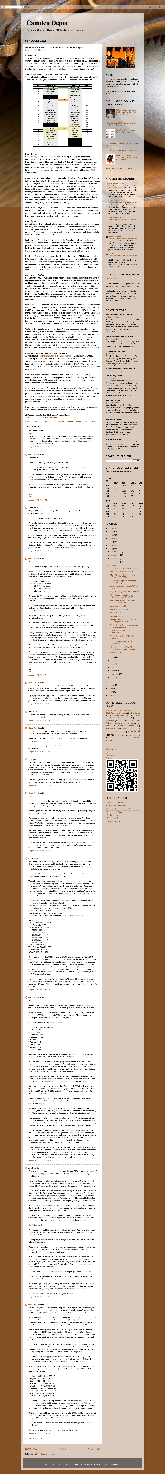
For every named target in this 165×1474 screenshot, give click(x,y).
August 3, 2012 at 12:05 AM (39, 785)
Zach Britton (120, 735)
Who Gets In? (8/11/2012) (120, 606)
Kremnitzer (111, 728)
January (114, 677)
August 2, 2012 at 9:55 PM (39, 752)
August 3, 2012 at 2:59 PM (39, 1297)
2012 (111, 549)
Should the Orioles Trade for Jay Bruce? (122, 150)
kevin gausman (118, 738)
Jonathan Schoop (126, 726)
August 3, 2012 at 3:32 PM (39, 1433)
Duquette (130, 723)
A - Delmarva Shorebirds (116, 806)
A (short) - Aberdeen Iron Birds (118, 809)
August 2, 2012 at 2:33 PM (39, 447)
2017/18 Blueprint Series (128, 710)
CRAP (122, 721)
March (113, 671)
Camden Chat (114, 201)
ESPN (110, 254)
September (115, 562)
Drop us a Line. (112, 279)
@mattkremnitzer (113, 339)
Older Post (94, 1448)
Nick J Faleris (34, 454)
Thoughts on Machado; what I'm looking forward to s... (123, 621)
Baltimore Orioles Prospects (63, 421)
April (113, 667)
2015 (111, 538)
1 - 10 (27, 418)
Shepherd (134, 731)
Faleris (78, 421)
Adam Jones (135, 713)
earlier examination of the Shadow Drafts (55, 356)
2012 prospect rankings (41, 421)
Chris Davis (134, 720)
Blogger (116, 1464)
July (112, 657)
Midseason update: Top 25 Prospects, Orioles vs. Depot (122, 648)
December (115, 552)
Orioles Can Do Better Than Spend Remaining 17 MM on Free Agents (128, 157)
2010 (111, 685)
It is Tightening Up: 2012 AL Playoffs (124, 568)
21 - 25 (40, 64)
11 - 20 (33, 64)
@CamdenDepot (112, 317)
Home (63, 1448)
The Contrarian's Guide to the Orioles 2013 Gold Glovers (122, 124)
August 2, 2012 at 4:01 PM (39, 704)
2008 (111, 692)
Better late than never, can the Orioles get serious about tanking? (122, 257)
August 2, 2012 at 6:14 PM (39, 720)
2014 (111, 542)
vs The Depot (51, 418)
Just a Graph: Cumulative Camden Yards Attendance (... (124, 626)
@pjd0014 (110, 354)
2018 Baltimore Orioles (115, 713)
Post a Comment (35, 1438)
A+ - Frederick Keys (114, 812)
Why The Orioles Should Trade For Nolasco (126, 131)
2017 (111, 532)
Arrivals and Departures (119, 715)
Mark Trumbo (129, 728)
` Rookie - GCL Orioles (115, 803)
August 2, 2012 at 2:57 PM (39, 500)
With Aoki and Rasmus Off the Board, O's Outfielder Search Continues (127, 112)
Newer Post (31, 1448)
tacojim (99, 1464)
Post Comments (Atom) (45, 1454)
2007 (111, 695)
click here (51, 69)
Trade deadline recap (118, 653)
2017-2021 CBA (111, 710)
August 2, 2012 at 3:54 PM (39, 675)
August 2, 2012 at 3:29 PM (39, 551)
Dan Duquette (116, 723)
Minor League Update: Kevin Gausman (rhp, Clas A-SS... (122, 596)
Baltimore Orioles (113, 821)
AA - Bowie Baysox (113, 815)
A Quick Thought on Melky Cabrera (124, 592)
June (113, 660)
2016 (111, 535)
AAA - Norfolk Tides (113, 818)
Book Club (123, 718)
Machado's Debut (117, 613)
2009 (111, 688)
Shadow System (88, 421)
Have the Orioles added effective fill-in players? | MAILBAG (122, 187)
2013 (111, 545)
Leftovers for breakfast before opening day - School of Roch (122, 240)
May (113, 664)
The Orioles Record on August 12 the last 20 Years (123, 602)
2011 (111, 682)
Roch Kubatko (114, 237)
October (114, 559)
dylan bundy (135, 735)
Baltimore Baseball (116, 184)
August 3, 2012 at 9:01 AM (39, 851)
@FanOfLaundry (112, 403)
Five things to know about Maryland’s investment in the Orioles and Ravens (122, 221)
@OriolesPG (111, 378)
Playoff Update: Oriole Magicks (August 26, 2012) (122, 576)
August (114, 565)
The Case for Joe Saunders (121, 572)
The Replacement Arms (119, 609)
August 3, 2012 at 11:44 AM (39, 1160)
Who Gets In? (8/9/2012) (120, 616)
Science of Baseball (114, 732)
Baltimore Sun (114, 218)
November (115, 555)
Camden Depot (47, 22)
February (115, 674)
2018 (111, 528)
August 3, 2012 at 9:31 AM (39, 990)
